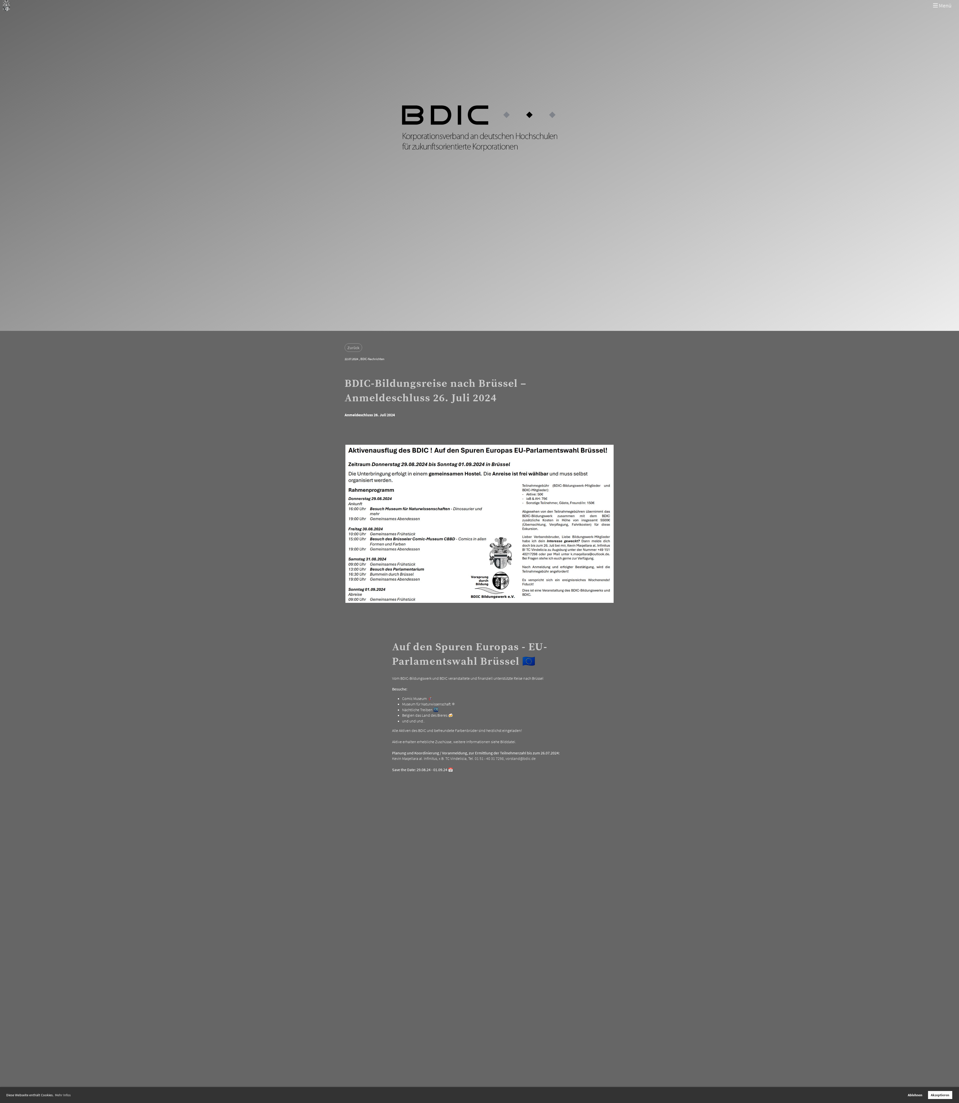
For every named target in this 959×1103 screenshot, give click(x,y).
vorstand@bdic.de (520, 758)
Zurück (353, 347)
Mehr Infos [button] (63, 1095)
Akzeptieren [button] (940, 1095)
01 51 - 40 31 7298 (489, 758)
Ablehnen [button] (915, 1095)
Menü (945, 5)
